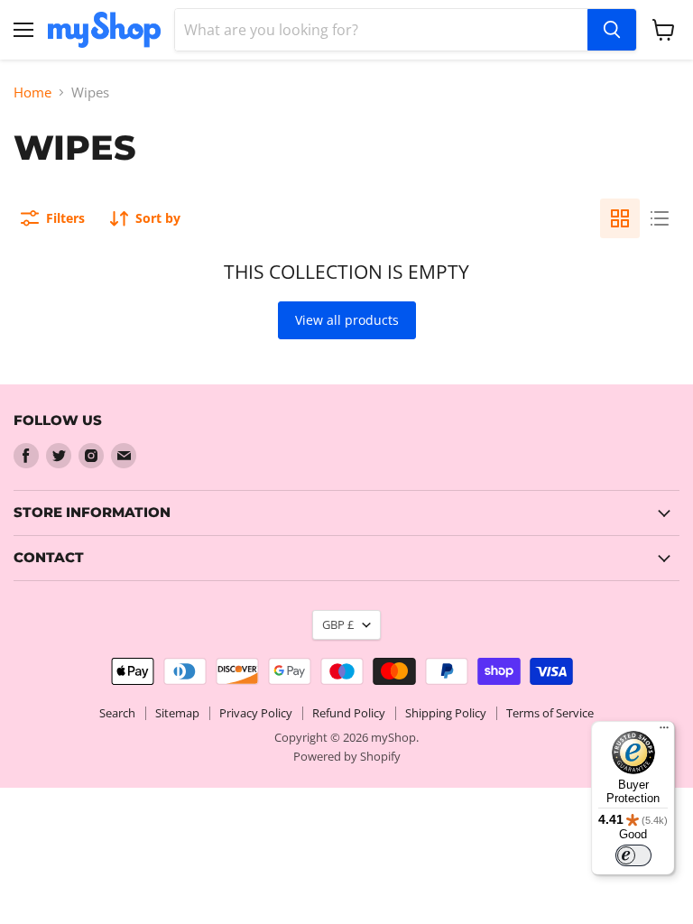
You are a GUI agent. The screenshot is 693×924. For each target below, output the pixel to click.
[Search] (611, 30)
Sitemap (177, 713)
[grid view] (620, 218)
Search (117, 713)
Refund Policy (348, 713)
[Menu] (664, 732)
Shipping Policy (445, 713)
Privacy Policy (255, 713)
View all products (347, 319)
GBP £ (338, 624)
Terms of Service (550, 713)
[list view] (659, 218)
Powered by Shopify (347, 756)
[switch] (633, 855)
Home (32, 92)
